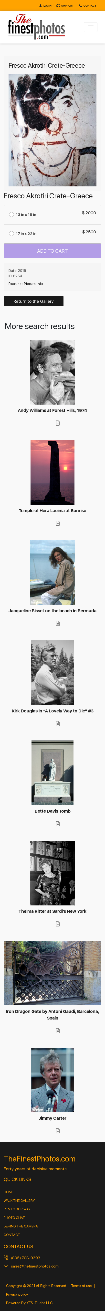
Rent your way (17, 1209)
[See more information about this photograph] (58, 423)
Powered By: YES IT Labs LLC (29, 1303)
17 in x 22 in (26, 233)
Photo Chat (14, 1218)
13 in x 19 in (26, 214)
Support (67, 5)
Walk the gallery (19, 1201)
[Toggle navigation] (90, 27)
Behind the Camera (21, 1226)
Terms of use (81, 1286)
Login (47, 5)
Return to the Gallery (33, 301)
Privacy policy (17, 1294)
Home (9, 1192)
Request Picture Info (26, 284)
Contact (90, 5)
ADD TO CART (52, 251)
